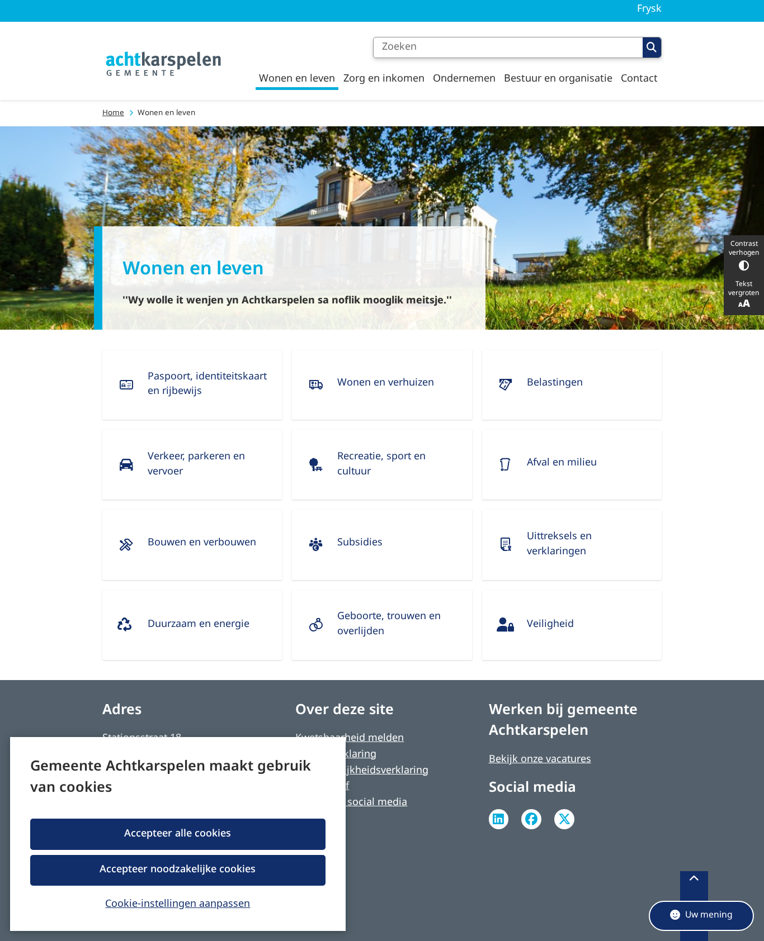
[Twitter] (564, 819)
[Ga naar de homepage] (163, 63)
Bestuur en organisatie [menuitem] (558, 78)
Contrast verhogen (744, 249)
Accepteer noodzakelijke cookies (178, 869)
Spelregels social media (351, 802)
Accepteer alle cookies (177, 834)
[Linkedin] (499, 819)
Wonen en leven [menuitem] (297, 78)
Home (113, 113)
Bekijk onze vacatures (540, 759)
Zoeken (652, 47)
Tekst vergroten (744, 289)
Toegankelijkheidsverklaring (361, 770)
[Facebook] (531, 819)
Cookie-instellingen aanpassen (177, 903)
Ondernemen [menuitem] (464, 78)
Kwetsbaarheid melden (349, 738)
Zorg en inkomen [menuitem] (384, 78)
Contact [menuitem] (639, 78)
